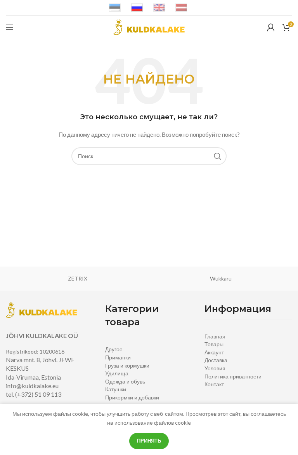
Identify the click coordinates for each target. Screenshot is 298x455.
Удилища (116, 373)
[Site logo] (149, 26)
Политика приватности (233, 376)
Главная (214, 336)
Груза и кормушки (127, 365)
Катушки (115, 389)
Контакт (214, 384)
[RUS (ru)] (137, 7)
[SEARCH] (218, 156)
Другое (114, 349)
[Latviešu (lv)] (181, 7)
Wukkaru (221, 278)
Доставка (215, 360)
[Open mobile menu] (9, 27)
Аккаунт (214, 352)
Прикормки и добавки (132, 397)
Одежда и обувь (125, 381)
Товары (214, 344)
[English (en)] (159, 7)
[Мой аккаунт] (271, 27)
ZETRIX (77, 278)
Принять (149, 441)
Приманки (118, 357)
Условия (214, 368)
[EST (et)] (115, 7)
